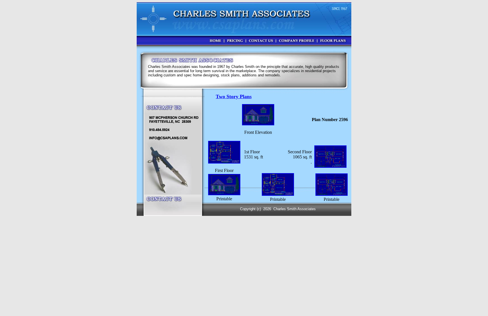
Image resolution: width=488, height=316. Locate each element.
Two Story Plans (234, 96)
